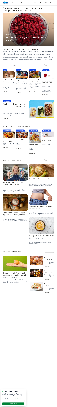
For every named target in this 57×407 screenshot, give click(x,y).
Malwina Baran (8, 43)
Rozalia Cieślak (5, 217)
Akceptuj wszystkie (13, 403)
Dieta (46, 2)
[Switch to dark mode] (53, 3)
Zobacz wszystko (49, 65)
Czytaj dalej (6, 118)
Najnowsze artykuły (15, 2)
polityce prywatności (17, 398)
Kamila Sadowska (6, 186)
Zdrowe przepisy (24, 2)
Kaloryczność (30, 2)
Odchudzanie (41, 2)
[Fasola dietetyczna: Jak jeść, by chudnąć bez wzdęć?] (28, 29)
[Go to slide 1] (49, 44)
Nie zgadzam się (13, 400)
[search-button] (50, 2)
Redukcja (36, 2)
